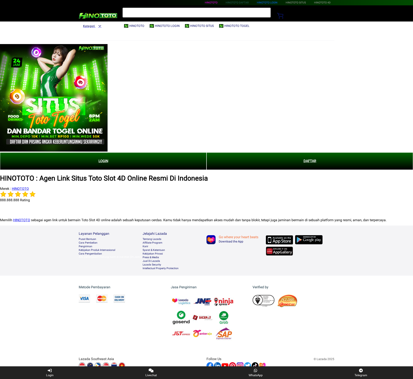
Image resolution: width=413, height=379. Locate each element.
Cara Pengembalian (90, 253)
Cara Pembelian (88, 242)
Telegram (360, 375)
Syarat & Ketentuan (154, 250)
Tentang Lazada (152, 239)
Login (50, 375)
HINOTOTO (211, 2)
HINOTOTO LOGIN (267, 2)
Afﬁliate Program (152, 242)
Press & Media (151, 257)
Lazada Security (152, 264)
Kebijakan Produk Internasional (97, 250)
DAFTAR (310, 161)
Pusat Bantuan (87, 239)
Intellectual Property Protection (161, 268)
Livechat (151, 375)
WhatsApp (256, 375)
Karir (145, 246)
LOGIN (103, 161)
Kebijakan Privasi (153, 253)
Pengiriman (85, 246)
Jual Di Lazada (151, 260)
